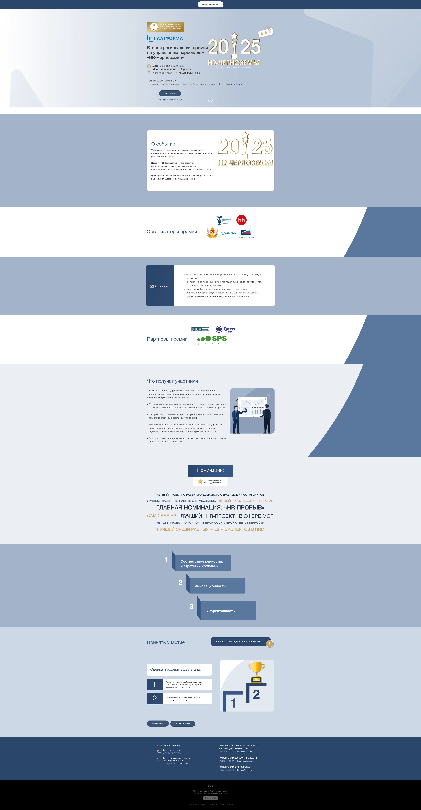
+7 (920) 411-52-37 (226, 761)
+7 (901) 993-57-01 (226, 770)
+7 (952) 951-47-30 (226, 752)
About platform (213, 804)
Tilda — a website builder (219, 791)
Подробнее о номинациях (182, 723)
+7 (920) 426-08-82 (169, 763)
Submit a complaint (227, 804)
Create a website (210, 798)
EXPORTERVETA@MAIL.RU (172, 753)
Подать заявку (170, 93)
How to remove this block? (196, 804)
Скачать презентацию (210, 4)
